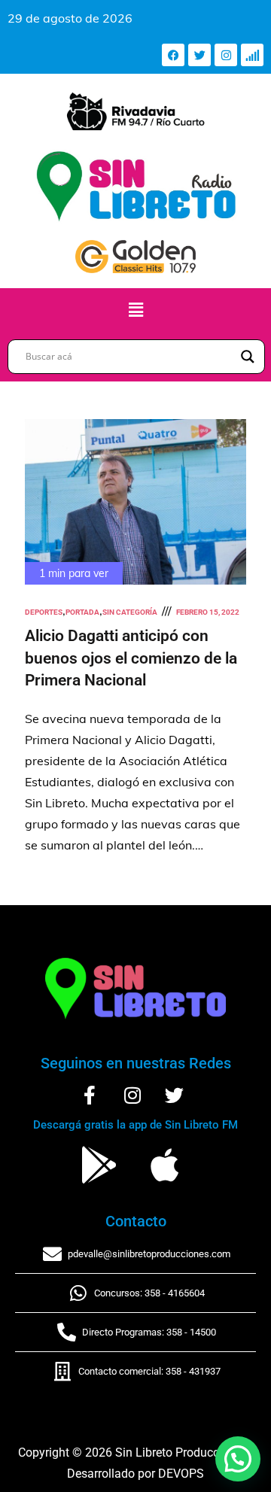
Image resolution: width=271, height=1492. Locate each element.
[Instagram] (226, 55)
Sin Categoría (129, 612)
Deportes (43, 612)
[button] (135, 310)
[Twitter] (199, 55)
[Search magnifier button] (247, 356)
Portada (82, 612)
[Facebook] (173, 55)
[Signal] (252, 55)
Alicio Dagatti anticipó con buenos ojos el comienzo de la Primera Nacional (131, 658)
